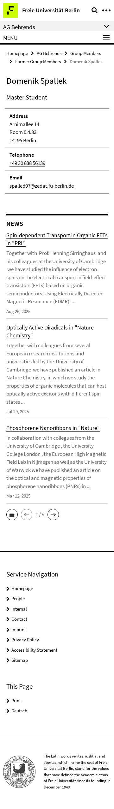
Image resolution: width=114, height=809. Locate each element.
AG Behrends (49, 53)
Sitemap (19, 660)
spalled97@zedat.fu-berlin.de (42, 185)
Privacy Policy (25, 640)
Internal (19, 609)
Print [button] (16, 700)
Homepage (17, 53)
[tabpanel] (57, 143)
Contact (19, 619)
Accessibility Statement (34, 650)
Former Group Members (38, 61)
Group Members (85, 53)
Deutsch (19, 711)
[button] (12, 514)
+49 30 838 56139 (27, 163)
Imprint (18, 629)
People (18, 598)
